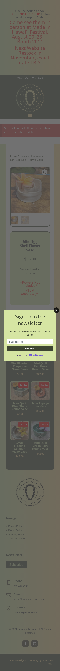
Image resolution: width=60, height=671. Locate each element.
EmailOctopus (37, 355)
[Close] (56, 310)
